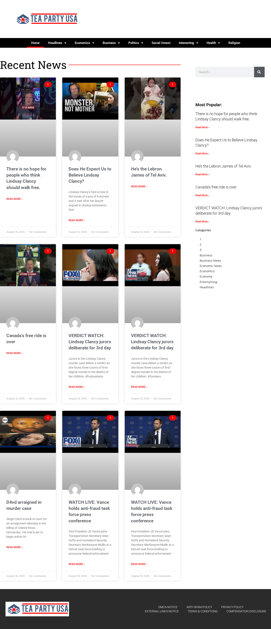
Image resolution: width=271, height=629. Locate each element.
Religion (234, 43)
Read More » (14, 198)
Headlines (55, 43)
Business (109, 43)
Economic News (211, 266)
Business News (210, 261)
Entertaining (208, 282)
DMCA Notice (167, 607)
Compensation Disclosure (246, 611)
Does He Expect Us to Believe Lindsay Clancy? (90, 175)
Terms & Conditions (202, 611)
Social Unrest (161, 43)
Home (35, 43)
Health (211, 43)
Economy (206, 276)
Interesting (186, 43)
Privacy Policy (232, 607)
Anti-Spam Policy (199, 607)
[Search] (259, 72)
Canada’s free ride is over (215, 187)
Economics (82, 43)
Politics (133, 43)
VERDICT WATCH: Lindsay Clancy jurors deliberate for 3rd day (90, 342)
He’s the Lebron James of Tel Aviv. (223, 166)
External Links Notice (162, 611)
